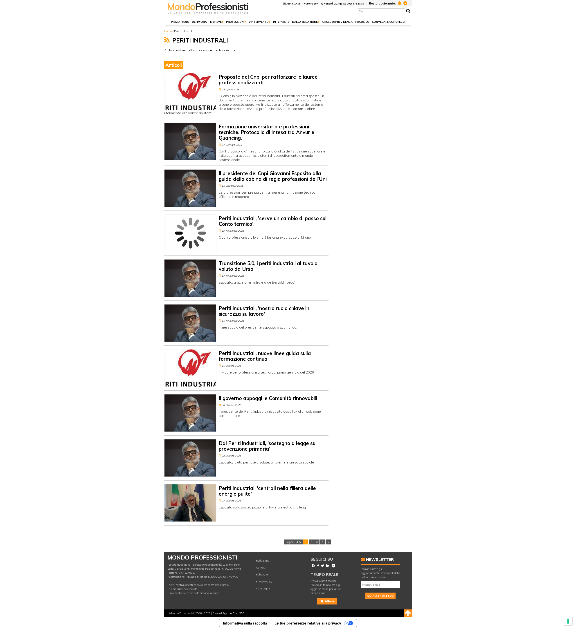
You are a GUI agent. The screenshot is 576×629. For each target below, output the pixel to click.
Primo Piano (180, 21)
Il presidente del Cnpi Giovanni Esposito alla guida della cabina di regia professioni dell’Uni (273, 176)
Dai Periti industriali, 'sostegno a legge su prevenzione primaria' (267, 446)
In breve (215, 21)
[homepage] (208, 14)
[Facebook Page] (317, 565)
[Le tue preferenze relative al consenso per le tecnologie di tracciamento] (568, 621)
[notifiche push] (398, 3)
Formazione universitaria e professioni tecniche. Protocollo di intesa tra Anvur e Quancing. (266, 132)
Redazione (262, 560)
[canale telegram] (404, 3)
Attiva (329, 601)
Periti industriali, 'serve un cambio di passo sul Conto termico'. (272, 221)
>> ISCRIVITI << (380, 596)
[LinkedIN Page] (326, 565)
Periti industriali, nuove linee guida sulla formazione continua (265, 356)
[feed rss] (167, 40)
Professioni (235, 21)
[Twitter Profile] (321, 565)
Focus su (362, 21)
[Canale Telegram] (332, 565)
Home (168, 31)
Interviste (281, 21)
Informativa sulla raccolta (245, 623)
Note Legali (263, 588)
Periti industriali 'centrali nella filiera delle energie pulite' (267, 491)
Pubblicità (262, 574)
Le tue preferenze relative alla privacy (307, 623)
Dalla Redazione (305, 21)
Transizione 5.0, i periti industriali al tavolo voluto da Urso (268, 266)
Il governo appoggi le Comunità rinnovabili (268, 398)
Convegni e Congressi (388, 21)
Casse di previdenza (337, 21)
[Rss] (312, 565)
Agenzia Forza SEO (233, 613)
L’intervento (259, 21)
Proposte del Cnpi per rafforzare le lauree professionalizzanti (268, 80)
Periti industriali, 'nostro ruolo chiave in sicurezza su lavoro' (264, 311)
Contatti (261, 567)
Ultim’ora (199, 21)
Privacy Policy (264, 581)
